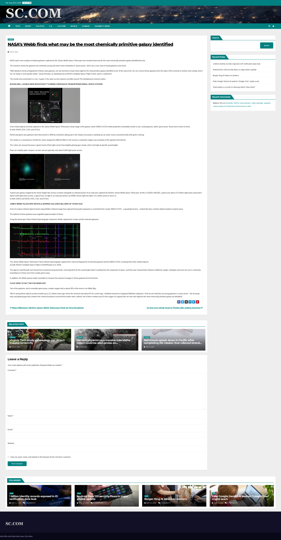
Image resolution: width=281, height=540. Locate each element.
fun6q (14, 536)
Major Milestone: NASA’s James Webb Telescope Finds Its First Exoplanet (48, 308)
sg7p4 (10, 536)
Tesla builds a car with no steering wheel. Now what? (234, 87)
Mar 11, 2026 (16, 503)
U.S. (51, 26)
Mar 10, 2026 (84, 503)
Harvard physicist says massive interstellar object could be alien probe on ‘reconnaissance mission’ (104, 343)
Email (10, 430)
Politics (40, 26)
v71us (26, 536)
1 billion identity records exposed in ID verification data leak (236, 64)
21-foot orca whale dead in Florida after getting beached (174, 308)
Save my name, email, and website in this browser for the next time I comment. (40, 457)
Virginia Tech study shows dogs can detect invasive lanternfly (37, 342)
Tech (17, 26)
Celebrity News (102, 26)
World (73, 26)
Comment (12, 370)
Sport (28, 26)
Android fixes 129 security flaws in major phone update (235, 70)
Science (86, 26)
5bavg (30, 536)
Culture (61, 26)
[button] (269, 26)
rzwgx (22, 536)
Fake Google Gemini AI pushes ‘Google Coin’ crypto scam (236, 81)
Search (215, 38)
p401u (5, 536)
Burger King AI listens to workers (226, 75)
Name (11, 416)
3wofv (18, 536)
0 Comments (30, 503)
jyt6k (1, 536)
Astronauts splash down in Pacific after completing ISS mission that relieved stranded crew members (173, 343)
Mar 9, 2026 (218, 503)
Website (11, 443)
